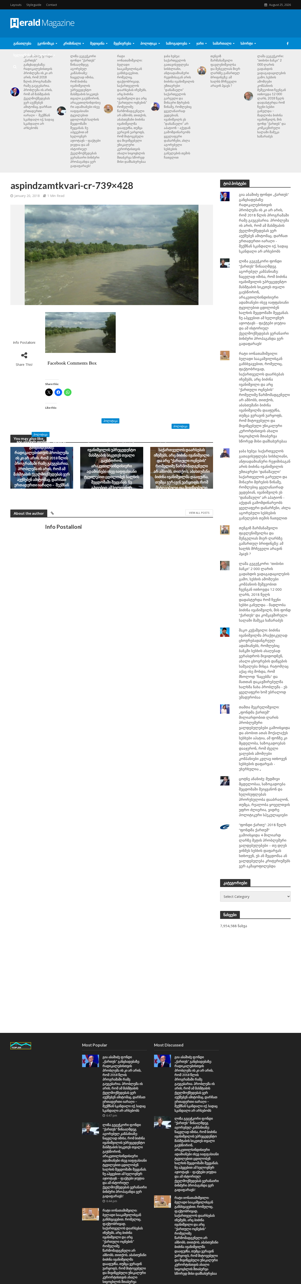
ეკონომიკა (45, 43)
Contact (51, 5)
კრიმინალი (72, 43)
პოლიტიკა (148, 43)
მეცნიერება (122, 43)
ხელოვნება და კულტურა (32, 55)
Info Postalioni (24, 342)
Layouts (16, 5)
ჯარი (200, 43)
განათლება (22, 43)
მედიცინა (97, 43)
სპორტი (247, 43)
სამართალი (222, 43)
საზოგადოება (176, 43)
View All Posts (199, 512)
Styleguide (33, 5)
